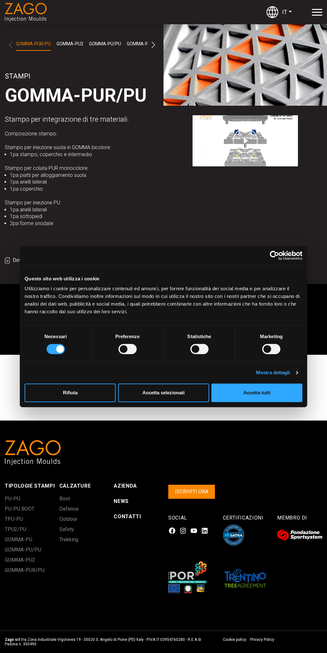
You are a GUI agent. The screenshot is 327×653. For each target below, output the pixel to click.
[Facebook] (172, 531)
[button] (153, 45)
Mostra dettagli (273, 372)
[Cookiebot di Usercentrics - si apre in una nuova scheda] (274, 255)
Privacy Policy (262, 639)
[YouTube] (194, 531)
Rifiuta (70, 392)
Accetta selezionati (163, 392)
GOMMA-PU (139, 43)
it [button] (284, 12)
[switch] (120, 349)
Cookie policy (234, 639)
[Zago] (29, 12)
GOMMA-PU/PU (105, 43)
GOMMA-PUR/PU (33, 43)
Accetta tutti (256, 392)
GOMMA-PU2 (70, 43)
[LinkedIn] (205, 531)
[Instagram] (183, 531)
